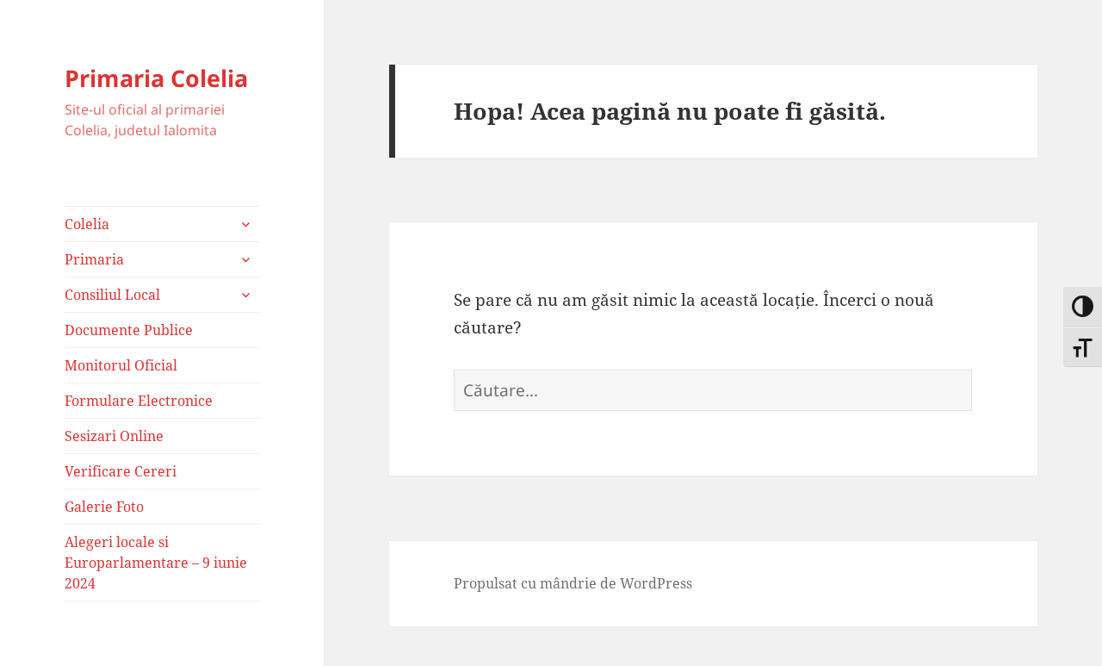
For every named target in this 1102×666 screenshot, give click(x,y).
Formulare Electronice (139, 400)
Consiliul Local (112, 294)
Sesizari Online (114, 435)
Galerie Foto (104, 506)
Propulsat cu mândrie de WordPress (573, 583)
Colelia (87, 224)
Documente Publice (129, 330)
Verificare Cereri (120, 471)
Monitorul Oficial (121, 365)
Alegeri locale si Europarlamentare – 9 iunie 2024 (156, 562)
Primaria (94, 259)
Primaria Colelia (156, 78)
